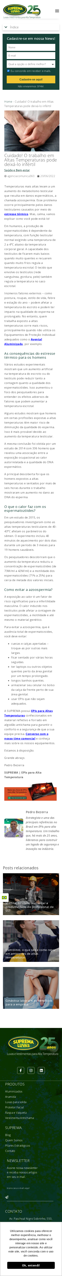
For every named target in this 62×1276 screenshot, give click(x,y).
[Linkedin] (41, 1070)
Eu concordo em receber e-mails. (31, 71)
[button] (57, 11)
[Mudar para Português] (4, 897)
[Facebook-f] (20, 1070)
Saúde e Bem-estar (17, 170)
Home (8, 101)
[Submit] (6, 1198)
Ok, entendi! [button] (31, 1265)
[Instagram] (31, 1070)
